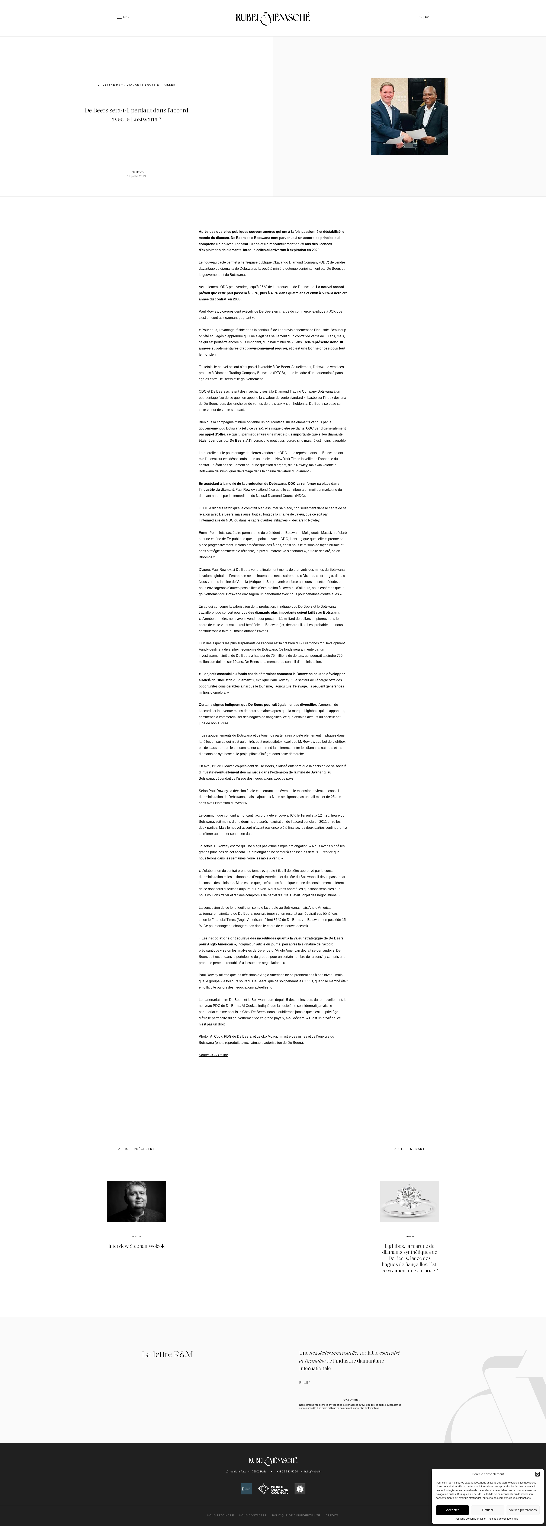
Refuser (487, 1510)
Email (304, 1383)
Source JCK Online (213, 1055)
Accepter (452, 1510)
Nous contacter (253, 1515)
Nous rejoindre (220, 1515)
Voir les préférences (523, 1510)
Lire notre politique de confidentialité (335, 1408)
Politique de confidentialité (470, 1518)
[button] (537, 1474)
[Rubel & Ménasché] (273, 18)
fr (427, 17)
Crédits (332, 1515)
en (420, 17)
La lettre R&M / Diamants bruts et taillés (137, 84)
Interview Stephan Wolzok (137, 1245)
